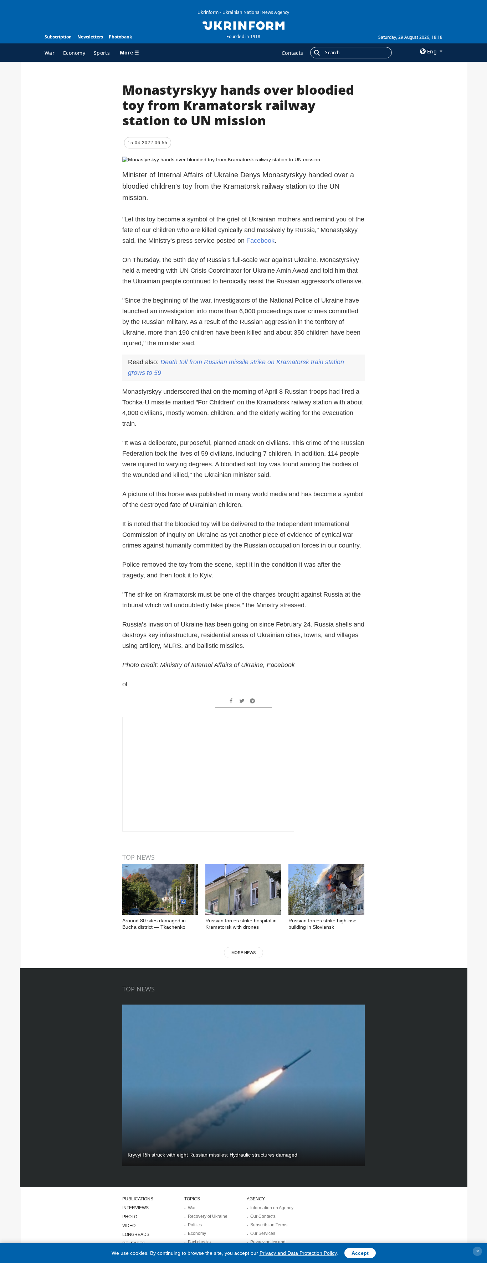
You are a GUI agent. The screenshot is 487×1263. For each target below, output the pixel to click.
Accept (360, 1253)
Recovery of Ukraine (207, 1216)
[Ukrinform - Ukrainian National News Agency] (243, 25)
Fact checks (199, 1242)
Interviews (135, 1207)
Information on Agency (271, 1207)
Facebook (260, 240)
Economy (74, 52)
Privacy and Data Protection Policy (298, 1253)
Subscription (58, 37)
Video (128, 1225)
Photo (129, 1216)
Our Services (262, 1233)
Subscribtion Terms (268, 1224)
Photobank (120, 37)
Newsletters (90, 37)
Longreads (135, 1234)
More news (243, 952)
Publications (137, 1198)
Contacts (292, 52)
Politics (195, 1224)
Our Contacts (263, 1216)
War (50, 52)
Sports (102, 52)
